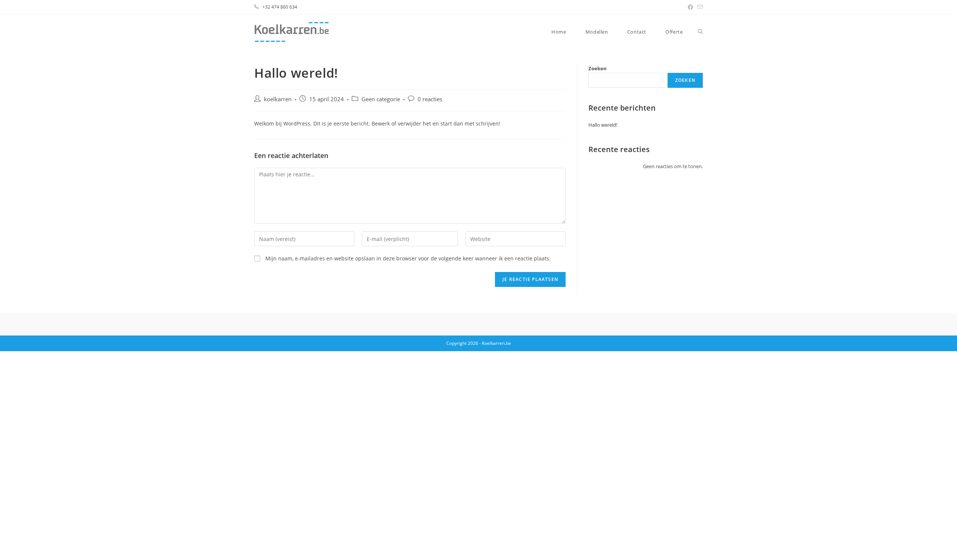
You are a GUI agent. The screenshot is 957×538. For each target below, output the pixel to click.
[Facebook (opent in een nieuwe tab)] (690, 7)
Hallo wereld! (602, 124)
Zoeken (597, 68)
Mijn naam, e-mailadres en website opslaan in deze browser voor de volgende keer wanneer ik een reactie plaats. (408, 258)
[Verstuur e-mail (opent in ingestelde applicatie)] (699, 7)
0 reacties (430, 99)
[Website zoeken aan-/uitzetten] (700, 32)
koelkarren (278, 99)
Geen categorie (380, 99)
